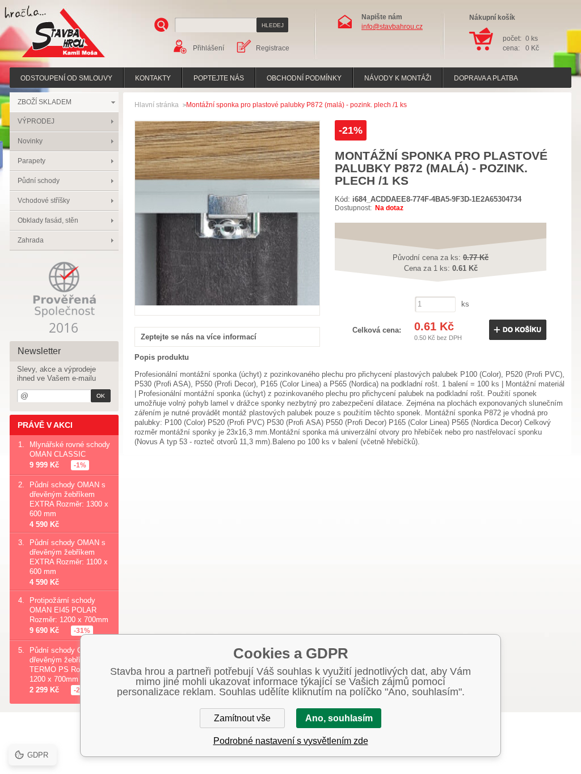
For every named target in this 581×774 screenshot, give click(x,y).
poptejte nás (218, 78)
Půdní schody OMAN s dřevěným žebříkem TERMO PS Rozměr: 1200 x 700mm (68, 664)
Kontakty (153, 78)
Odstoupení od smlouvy (66, 78)
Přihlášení (208, 48)
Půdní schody (39, 181)
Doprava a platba (486, 78)
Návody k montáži (397, 78)
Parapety (31, 161)
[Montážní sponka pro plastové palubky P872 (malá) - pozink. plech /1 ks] (227, 303)
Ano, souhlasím (339, 718)
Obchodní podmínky (304, 78)
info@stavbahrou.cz (392, 27)
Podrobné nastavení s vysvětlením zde (290, 741)
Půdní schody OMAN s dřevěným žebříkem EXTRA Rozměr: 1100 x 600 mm (69, 557)
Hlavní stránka (156, 104)
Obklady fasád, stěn (48, 220)
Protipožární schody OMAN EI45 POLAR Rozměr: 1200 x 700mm (69, 610)
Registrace (272, 48)
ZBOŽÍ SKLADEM (44, 102)
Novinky (30, 141)
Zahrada (31, 240)
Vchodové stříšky (44, 201)
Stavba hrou (46, 58)
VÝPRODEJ (36, 121)
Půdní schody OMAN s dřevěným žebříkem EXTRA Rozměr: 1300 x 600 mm (69, 499)
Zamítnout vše (242, 718)
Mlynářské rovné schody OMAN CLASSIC (70, 449)
